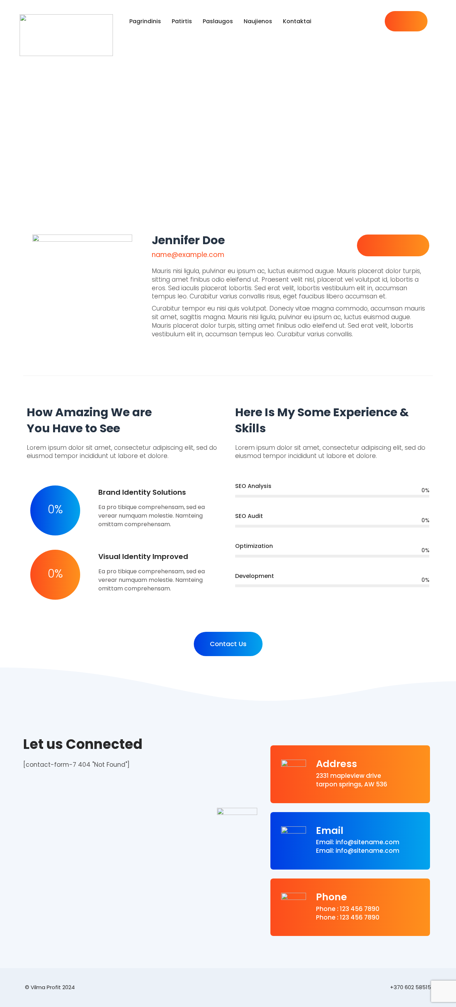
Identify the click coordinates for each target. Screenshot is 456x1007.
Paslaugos (218, 21)
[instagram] (416, 21)
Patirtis (182, 21)
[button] (228, 644)
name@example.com (188, 255)
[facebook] (395, 21)
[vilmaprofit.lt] (72, 35)
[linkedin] (406, 21)
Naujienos (258, 21)
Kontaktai (297, 21)
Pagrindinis (145, 21)
